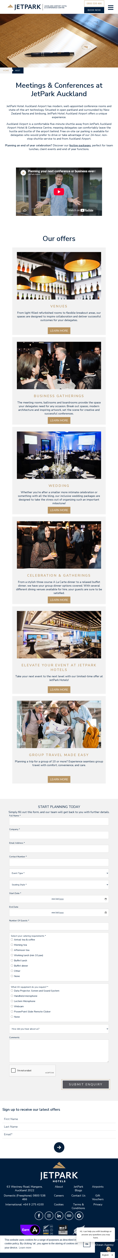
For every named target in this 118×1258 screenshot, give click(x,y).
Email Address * (17, 843)
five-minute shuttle (62, 124)
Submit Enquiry (85, 1084)
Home (6, 70)
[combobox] (107, 1255)
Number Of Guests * (19, 920)
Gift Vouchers (98, 1197)
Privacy (97, 1204)
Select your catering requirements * (28, 935)
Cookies (59, 1204)
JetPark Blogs (78, 1188)
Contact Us (78, 1195)
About (59, 1187)
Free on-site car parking (75, 131)
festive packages (80, 145)
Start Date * (15, 893)
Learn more (59, 331)
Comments (14, 1037)
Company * (14, 829)
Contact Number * (18, 856)
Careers (59, 1195)
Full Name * (15, 815)
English (105, 1255)
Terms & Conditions (78, 1206)
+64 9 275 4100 (33, 1204)
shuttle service (42, 139)
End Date (13, 906)
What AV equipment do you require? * (29, 987)
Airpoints (98, 1187)
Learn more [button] (25, 1247)
